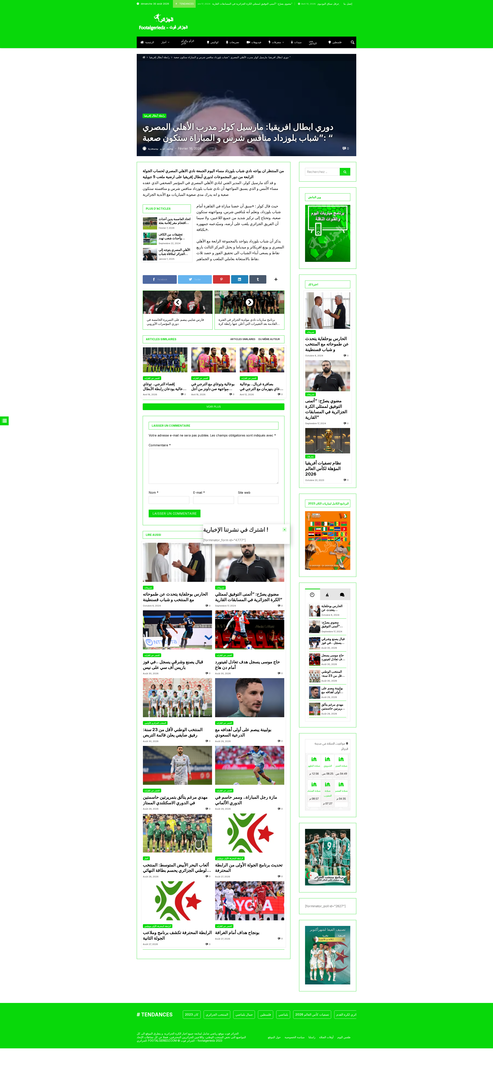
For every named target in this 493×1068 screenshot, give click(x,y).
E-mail (199, 492)
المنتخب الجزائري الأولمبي (155, 723)
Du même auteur (269, 339)
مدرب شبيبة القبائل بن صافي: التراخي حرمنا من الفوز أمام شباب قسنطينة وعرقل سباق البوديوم (329, 3)
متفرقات (310, 456)
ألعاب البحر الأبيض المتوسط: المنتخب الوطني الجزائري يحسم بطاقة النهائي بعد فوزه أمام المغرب (176, 867)
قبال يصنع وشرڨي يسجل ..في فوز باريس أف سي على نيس (173, 664)
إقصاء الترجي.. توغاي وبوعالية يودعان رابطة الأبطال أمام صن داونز (165, 386)
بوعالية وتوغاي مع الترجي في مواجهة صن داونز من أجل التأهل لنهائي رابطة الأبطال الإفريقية (213, 386)
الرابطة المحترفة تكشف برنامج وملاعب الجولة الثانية (177, 935)
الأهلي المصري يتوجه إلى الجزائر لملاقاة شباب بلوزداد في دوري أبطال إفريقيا (174, 252)
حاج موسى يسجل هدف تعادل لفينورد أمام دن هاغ (247, 664)
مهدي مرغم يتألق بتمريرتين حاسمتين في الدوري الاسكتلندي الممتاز (175, 800)
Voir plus (213, 406)
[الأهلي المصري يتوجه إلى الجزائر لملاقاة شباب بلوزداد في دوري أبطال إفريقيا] (150, 254)
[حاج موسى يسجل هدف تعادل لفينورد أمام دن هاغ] (249, 629)
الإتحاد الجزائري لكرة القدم (327, 1014)
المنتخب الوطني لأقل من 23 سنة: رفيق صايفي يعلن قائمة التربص (173, 732)
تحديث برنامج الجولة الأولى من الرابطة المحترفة (249, 867)
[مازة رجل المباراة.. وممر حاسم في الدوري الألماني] (249, 765)
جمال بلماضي (218, 1014)
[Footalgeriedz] (163, 22)
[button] (284, 529)
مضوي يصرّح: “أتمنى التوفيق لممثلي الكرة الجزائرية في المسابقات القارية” (210, 3)
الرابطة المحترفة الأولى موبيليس (230, 858)
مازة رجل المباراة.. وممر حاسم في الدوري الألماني (246, 800)
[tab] (243, 339)
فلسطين (239, 1014)
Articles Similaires (242, 339)
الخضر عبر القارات (152, 378)
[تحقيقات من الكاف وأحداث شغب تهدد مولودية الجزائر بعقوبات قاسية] (150, 239)
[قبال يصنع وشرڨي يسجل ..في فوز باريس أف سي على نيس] (177, 629)
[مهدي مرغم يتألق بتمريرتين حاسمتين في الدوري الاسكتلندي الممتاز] (177, 765)
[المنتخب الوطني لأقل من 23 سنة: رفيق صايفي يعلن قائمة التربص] (177, 697)
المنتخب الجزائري (191, 1014)
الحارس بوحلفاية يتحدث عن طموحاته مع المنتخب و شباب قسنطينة (175, 596)
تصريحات (148, 587)
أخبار (146, 858)
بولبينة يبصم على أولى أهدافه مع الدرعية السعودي (243, 732)
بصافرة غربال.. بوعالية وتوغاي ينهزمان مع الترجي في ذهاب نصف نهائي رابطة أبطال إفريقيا (262, 386)
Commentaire (160, 445)
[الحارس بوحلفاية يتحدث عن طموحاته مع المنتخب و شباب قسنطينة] (177, 562)
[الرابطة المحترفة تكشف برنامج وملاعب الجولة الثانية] (177, 900)
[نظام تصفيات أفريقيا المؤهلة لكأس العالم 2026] (327, 440)
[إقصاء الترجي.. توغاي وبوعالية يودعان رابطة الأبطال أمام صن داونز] (165, 360)
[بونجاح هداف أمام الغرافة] (249, 900)
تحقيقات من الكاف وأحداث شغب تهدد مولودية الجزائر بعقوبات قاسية (174, 236)
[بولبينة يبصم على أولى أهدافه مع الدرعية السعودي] (249, 697)
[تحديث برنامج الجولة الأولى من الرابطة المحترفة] (249, 833)
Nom (153, 492)
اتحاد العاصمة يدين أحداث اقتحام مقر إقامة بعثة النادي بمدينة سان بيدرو (174, 221)
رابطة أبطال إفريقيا (159, 57)
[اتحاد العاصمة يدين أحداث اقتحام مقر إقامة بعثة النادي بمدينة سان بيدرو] (150, 223)
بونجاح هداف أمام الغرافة (237, 932)
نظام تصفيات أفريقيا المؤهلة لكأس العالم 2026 (323, 468)
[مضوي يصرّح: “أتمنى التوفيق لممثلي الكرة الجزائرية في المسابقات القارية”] (249, 562)
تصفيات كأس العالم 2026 (286, 1014)
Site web (244, 492)
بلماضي (257, 1014)
